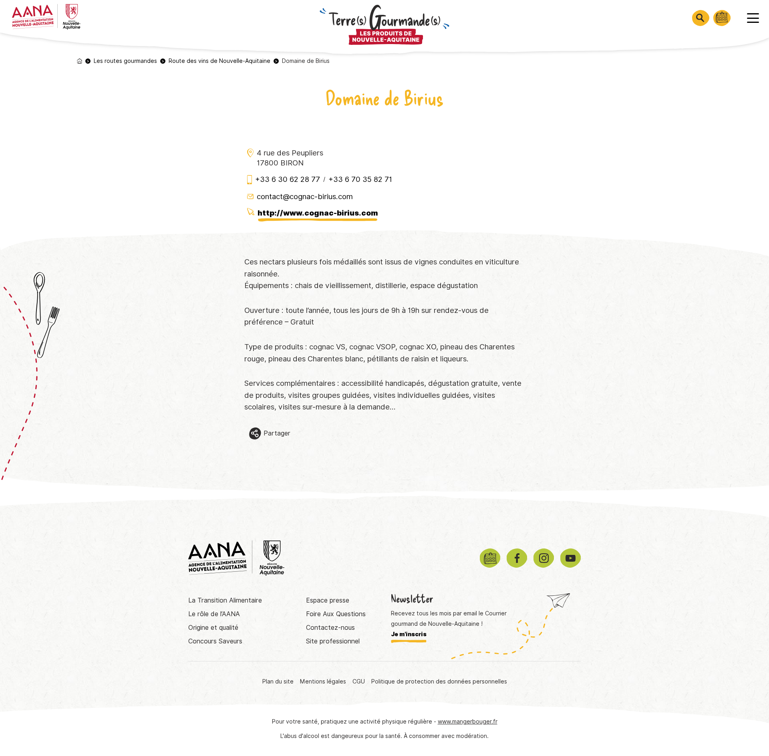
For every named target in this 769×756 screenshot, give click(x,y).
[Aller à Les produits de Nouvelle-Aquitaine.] (79, 61)
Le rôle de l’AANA (214, 614)
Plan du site (278, 681)
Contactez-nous (330, 627)
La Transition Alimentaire (225, 600)
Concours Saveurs (215, 641)
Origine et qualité (213, 627)
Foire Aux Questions (336, 614)
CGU (358, 681)
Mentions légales (323, 681)
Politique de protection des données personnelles (439, 681)
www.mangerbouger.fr (467, 721)
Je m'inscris (409, 634)
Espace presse (327, 600)
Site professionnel (333, 641)
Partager (277, 433)
